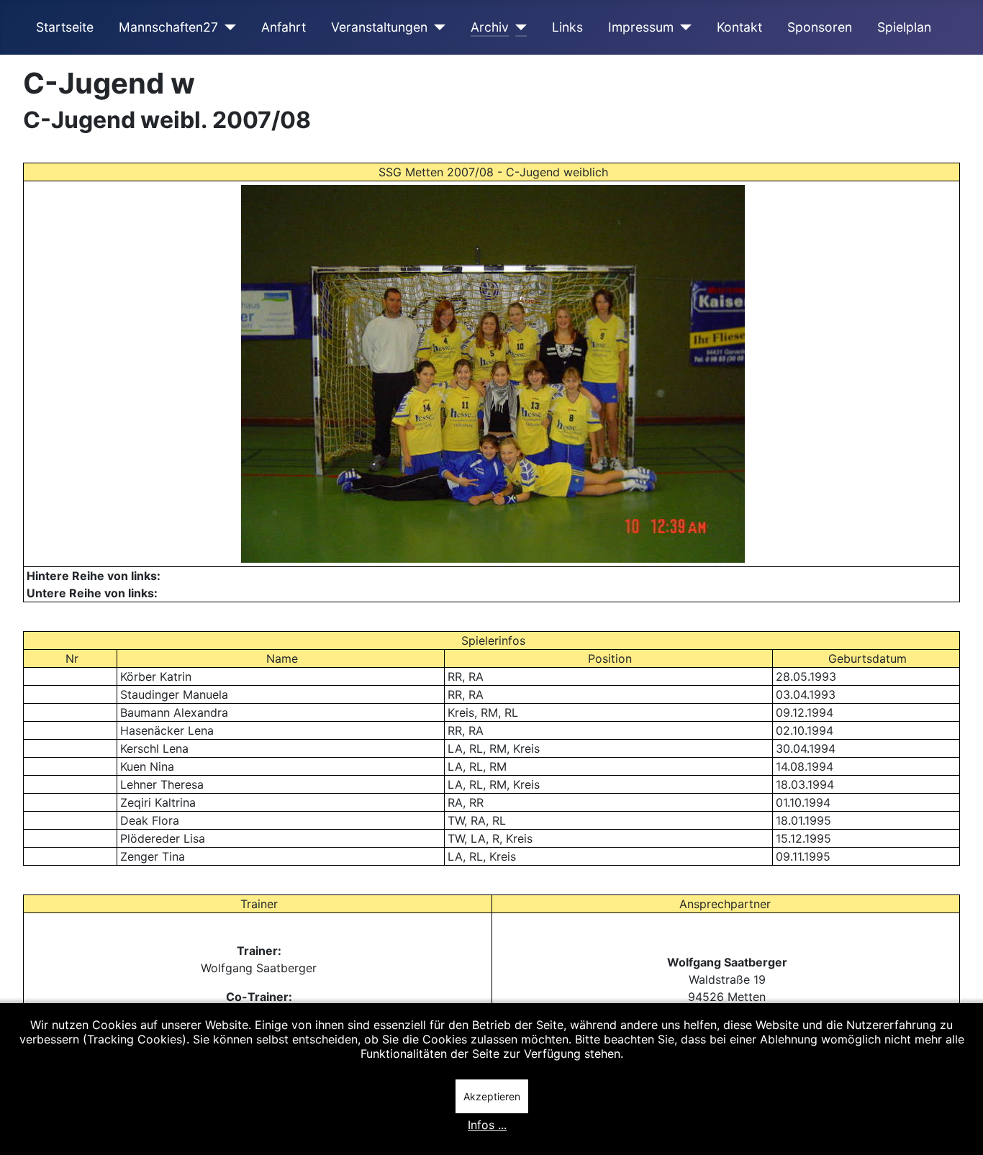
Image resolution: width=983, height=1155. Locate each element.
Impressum (641, 27)
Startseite (65, 27)
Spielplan (904, 27)
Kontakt (739, 27)
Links (567, 27)
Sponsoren (819, 27)
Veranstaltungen (379, 27)
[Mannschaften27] (227, 27)
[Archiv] (518, 27)
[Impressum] (683, 27)
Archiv (490, 27)
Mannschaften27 (168, 27)
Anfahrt (283, 27)
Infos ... (487, 1125)
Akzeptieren (491, 1096)
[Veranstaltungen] (436, 27)
